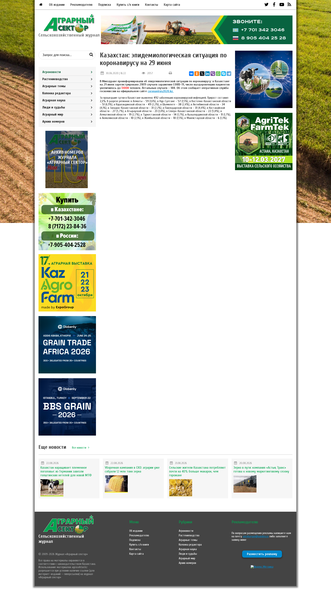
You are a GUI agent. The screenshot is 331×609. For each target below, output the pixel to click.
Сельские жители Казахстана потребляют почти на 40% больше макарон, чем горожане (197, 471)
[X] (202, 73)
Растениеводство (55, 79)
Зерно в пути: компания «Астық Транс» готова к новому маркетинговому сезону (261, 469)
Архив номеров (53, 122)
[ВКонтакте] (191, 73)
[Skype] (223, 73)
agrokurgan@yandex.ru (256, 536)
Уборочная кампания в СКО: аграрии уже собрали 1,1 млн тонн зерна (132, 469)
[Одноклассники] (196, 73)
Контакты (151, 5)
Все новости (79, 447)
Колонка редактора (56, 93)
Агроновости (51, 72)
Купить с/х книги (128, 5)
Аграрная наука (53, 100)
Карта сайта (172, 5)
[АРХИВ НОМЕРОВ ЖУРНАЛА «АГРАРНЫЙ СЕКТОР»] (67, 187)
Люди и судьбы (53, 107)
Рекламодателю (81, 5)
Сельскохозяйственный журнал (61, 539)
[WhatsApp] (218, 73)
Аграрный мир (52, 114)
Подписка (104, 5)
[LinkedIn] (207, 73)
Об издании (57, 5)
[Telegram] (229, 73)
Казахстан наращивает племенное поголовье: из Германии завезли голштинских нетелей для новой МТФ (66, 471)
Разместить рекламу (262, 554)
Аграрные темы (54, 86)
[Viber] (213, 73)
